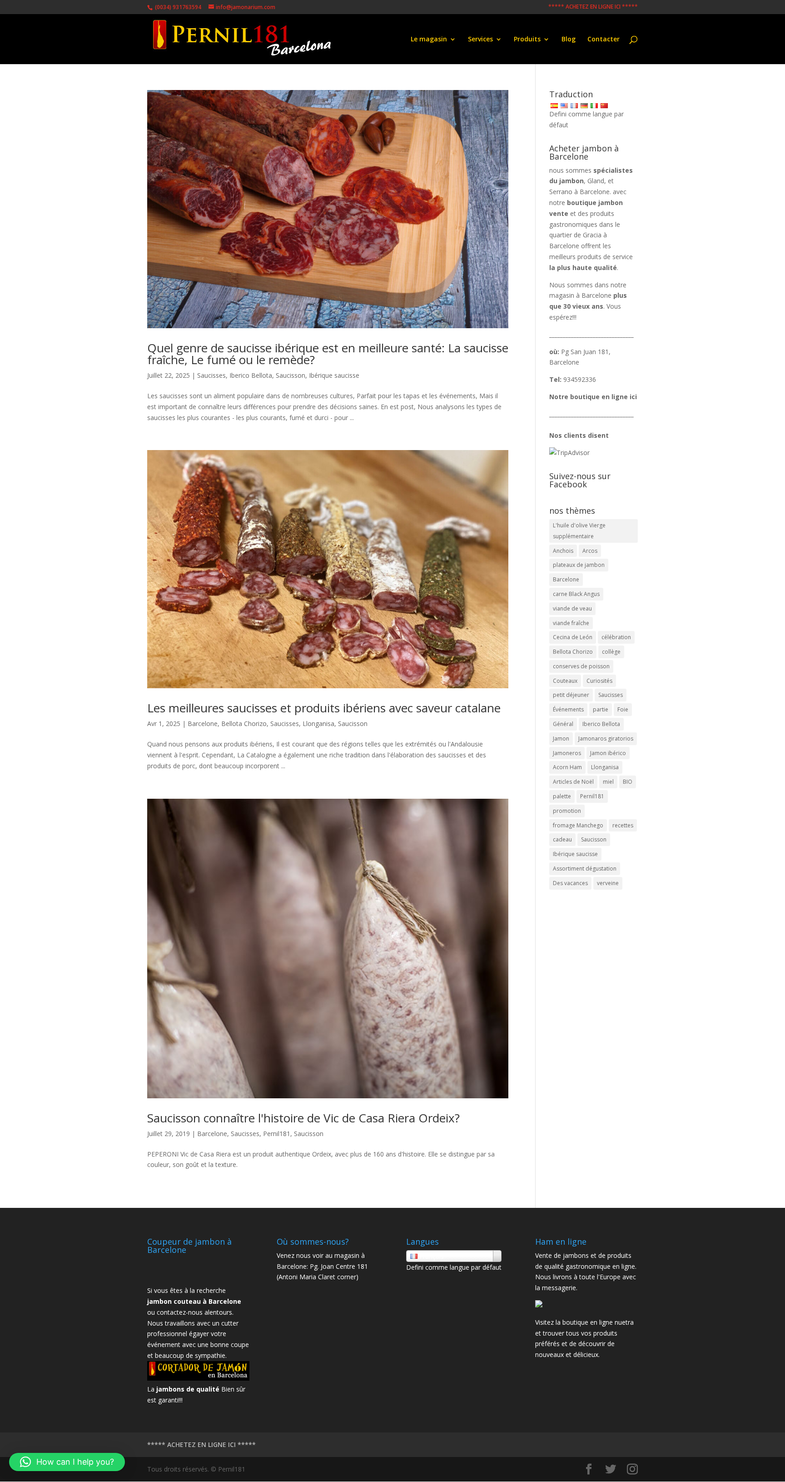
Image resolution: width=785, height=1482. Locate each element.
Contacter (603, 39)
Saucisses (211, 375)
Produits (527, 39)
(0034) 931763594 (177, 7)
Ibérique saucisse (334, 375)
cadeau (562, 839)
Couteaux (565, 681)
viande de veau (572, 608)
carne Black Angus (576, 594)
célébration (616, 637)
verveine (608, 883)
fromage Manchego (578, 825)
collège (611, 652)
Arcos (589, 551)
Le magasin (429, 39)
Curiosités (599, 681)
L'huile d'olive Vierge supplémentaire (579, 530)
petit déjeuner (571, 695)
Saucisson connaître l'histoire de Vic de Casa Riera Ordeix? (303, 1118)
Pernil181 (276, 1133)
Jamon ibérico (608, 753)
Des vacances (570, 883)
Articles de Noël (573, 782)
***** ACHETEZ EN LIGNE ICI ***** (593, 7)
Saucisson (290, 375)
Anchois (563, 551)
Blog (568, 39)
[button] (67, 1462)
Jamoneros (567, 753)
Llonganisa (318, 723)
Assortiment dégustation (584, 868)
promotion (567, 811)
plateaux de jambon (579, 565)
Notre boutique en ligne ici (593, 396)
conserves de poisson (581, 666)
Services (480, 39)
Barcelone (203, 723)
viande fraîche (571, 623)
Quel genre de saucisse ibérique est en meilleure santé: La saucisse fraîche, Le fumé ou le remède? (327, 354)
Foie (622, 709)
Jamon (561, 738)
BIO (627, 782)
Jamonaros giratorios (605, 738)
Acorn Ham (567, 767)
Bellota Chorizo (244, 723)
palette (562, 796)
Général (563, 724)
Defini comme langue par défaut (454, 1267)
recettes (622, 825)
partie (600, 709)
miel (608, 782)
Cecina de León (572, 637)
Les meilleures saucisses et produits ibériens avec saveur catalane (324, 708)
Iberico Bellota (250, 375)
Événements (568, 709)
